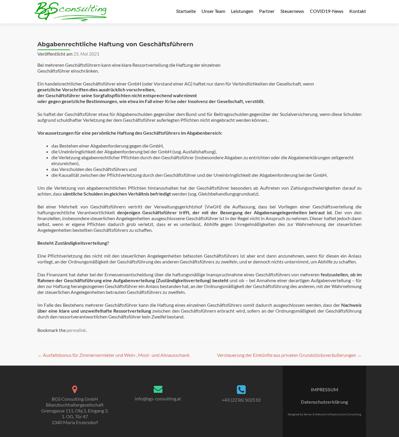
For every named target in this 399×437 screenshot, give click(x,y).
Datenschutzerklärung (324, 402)
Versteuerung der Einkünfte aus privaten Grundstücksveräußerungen (289, 355)
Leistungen (242, 11)
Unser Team (213, 11)
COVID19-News (327, 11)
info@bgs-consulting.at (158, 398)
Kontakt (357, 11)
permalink (76, 330)
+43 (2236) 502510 (241, 399)
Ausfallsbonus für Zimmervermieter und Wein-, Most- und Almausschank (113, 355)
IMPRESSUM (324, 389)
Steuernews (292, 11)
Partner (267, 11)
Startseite (186, 11)
